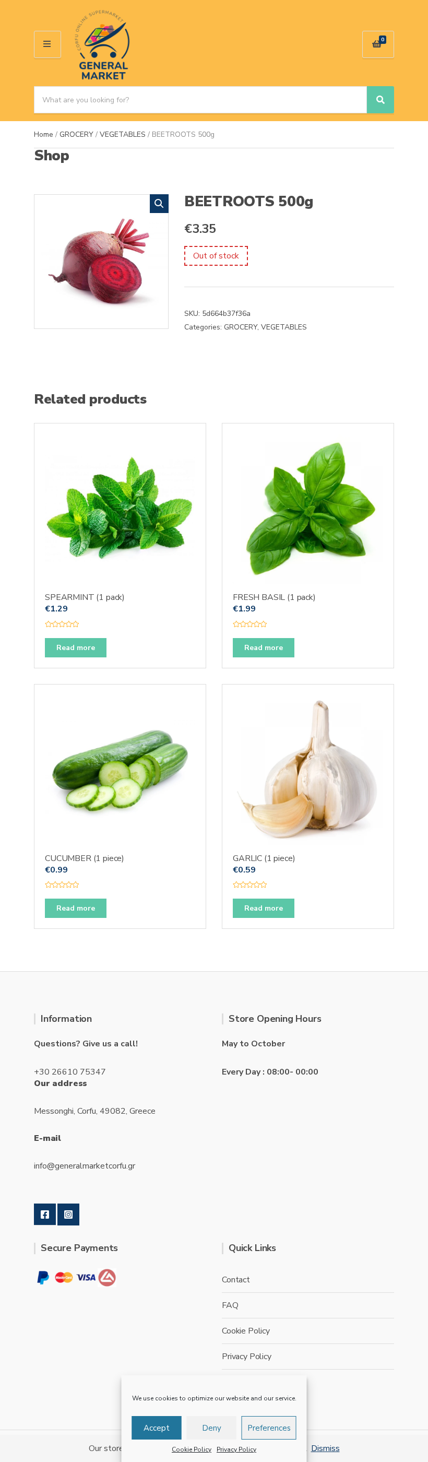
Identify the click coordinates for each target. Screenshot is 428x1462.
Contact (236, 1280)
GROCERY (76, 134)
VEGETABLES (123, 134)
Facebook (45, 1214)
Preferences (269, 1428)
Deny (211, 1428)
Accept (157, 1428)
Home (43, 134)
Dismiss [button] (325, 1448)
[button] (159, 203)
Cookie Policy (191, 1449)
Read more (75, 648)
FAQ (230, 1305)
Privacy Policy (236, 1449)
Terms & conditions (256, 1382)
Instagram (68, 1214)
